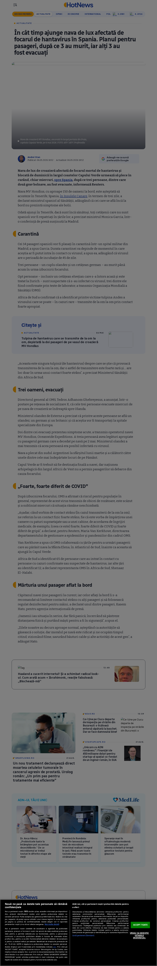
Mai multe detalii (52, 924)
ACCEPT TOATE (140, 925)
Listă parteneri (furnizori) (83, 935)
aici (54, 946)
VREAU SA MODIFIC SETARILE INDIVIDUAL (139, 935)
